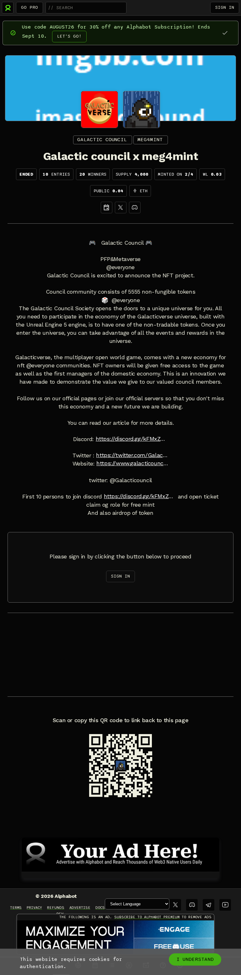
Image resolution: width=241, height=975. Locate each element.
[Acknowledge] (225, 33)
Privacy (34, 907)
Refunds (55, 907)
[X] (120, 207)
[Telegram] (208, 905)
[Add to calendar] (106, 207)
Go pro (29, 7)
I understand (195, 959)
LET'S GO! (69, 36)
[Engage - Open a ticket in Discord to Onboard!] (115, 937)
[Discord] (135, 207)
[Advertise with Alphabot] (120, 853)
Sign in (224, 7)
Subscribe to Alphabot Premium (146, 917)
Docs (100, 907)
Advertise (79, 907)
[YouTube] (225, 905)
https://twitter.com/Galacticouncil (132, 455)
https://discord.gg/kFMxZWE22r (132, 439)
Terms (16, 907)
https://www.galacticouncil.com (132, 463)
